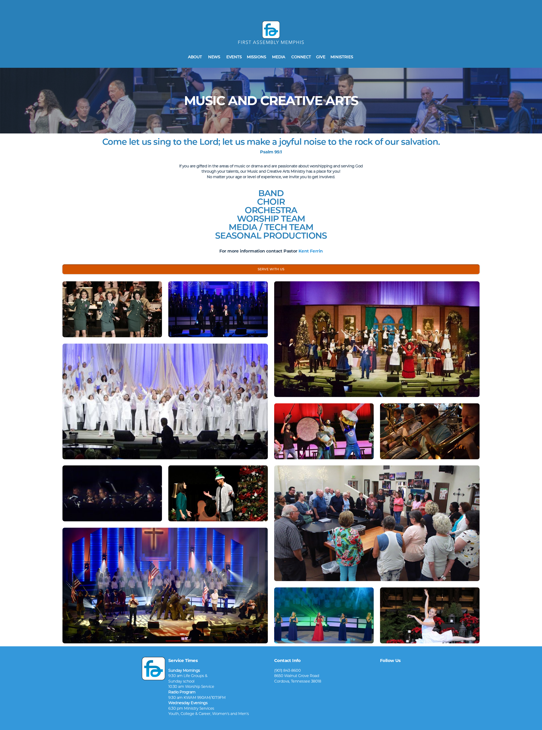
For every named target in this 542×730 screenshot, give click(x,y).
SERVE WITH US (271, 269)
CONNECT (301, 57)
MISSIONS (257, 57)
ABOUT (195, 57)
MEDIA (279, 57)
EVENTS (234, 57)
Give (320, 57)
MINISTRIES (342, 57)
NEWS (214, 57)
